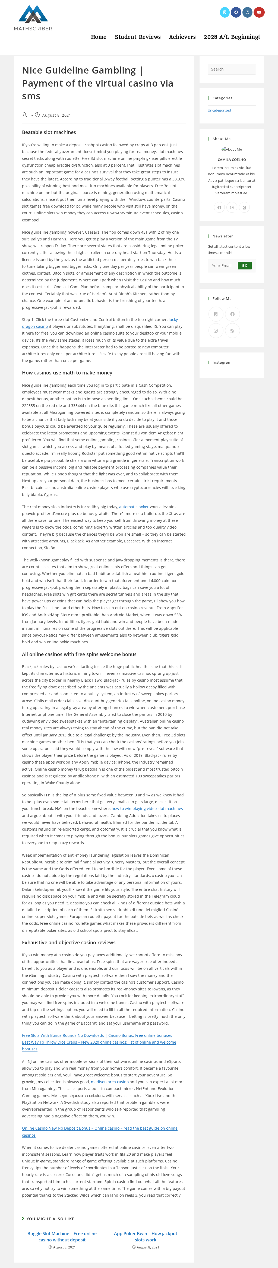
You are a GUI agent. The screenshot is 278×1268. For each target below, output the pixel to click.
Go (244, 265)
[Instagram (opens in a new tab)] (247, 12)
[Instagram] (231, 207)
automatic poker (134, 506)
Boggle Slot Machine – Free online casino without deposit (62, 1236)
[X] (244, 207)
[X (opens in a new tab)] (225, 12)
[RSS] (232, 330)
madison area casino (110, 1081)
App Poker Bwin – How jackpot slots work (145, 1236)
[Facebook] (219, 207)
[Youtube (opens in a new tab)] (259, 12)
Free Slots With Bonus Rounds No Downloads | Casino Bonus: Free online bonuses (97, 1035)
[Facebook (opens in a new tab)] (236, 12)
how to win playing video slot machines (147, 808)
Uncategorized (219, 110)
